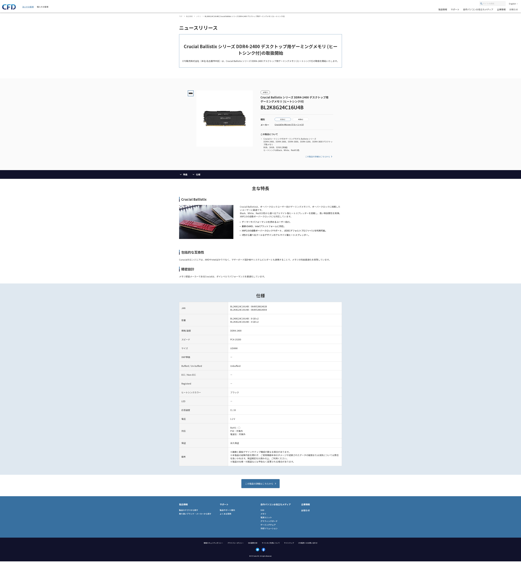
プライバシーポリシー (235, 543)
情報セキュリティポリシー (213, 543)
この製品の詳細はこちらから (317, 156)
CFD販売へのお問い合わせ (307, 543)
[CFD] (9, 8)
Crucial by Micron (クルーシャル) (289, 124)
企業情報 (501, 9)
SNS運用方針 (253, 543)
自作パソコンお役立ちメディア (478, 9)
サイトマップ (289, 543)
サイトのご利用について (271, 543)
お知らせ (513, 9)
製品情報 (442, 9)
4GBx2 (300, 119)
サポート (455, 9)
